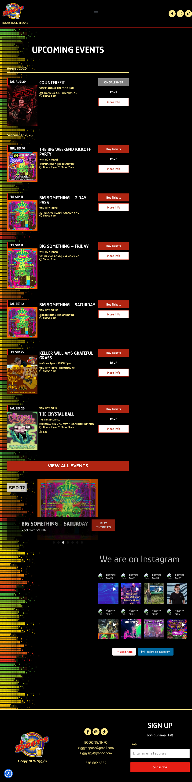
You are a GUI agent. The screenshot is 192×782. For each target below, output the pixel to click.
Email (134, 744)
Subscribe (160, 767)
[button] (96, 12)
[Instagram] (180, 13)
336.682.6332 (95, 763)
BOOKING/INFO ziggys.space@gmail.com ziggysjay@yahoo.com (96, 747)
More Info (113, 102)
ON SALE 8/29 (113, 82)
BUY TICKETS (103, 525)
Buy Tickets (113, 149)
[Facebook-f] (172, 13)
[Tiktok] (188, 13)
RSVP (113, 92)
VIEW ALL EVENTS (68, 465)
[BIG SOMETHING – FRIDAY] (68, 509)
